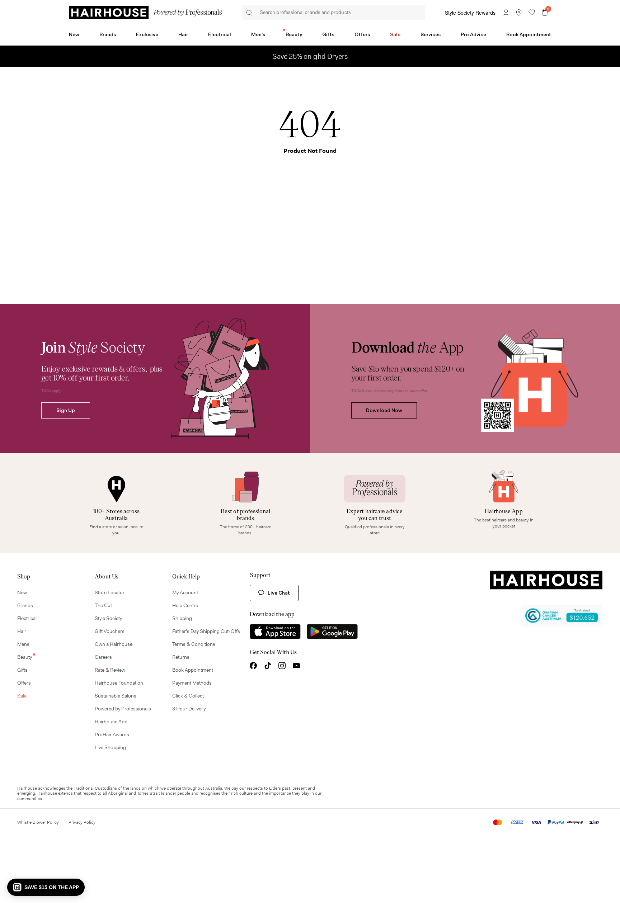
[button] (46, 887)
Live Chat (279, 593)
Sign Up (65, 410)
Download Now (384, 410)
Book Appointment (528, 34)
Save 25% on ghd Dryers (310, 56)
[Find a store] (518, 12)
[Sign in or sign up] (505, 12)
